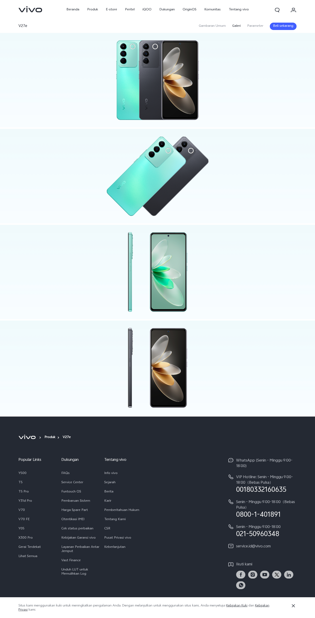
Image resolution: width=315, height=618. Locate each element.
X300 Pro (25, 538)
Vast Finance (71, 561)
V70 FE (24, 520)
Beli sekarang (283, 26)
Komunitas (212, 10)
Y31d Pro (25, 501)
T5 (20, 483)
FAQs (65, 473)
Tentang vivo (239, 10)
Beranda (72, 10)
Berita (108, 492)
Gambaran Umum (212, 26)
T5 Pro (23, 492)
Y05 (21, 529)
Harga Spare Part (74, 510)
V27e (22, 26)
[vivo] (27, 437)
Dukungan (167, 10)
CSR (107, 529)
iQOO (147, 10)
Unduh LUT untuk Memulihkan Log (74, 572)
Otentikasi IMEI (72, 520)
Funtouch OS (71, 492)
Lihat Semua (27, 557)
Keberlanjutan (114, 547)
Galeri (236, 26)
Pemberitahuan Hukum (121, 510)
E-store (111, 10)
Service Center (72, 483)
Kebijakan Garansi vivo (78, 538)
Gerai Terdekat (29, 547)
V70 (21, 510)
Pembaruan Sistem (75, 501)
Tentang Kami (115, 520)
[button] (277, 10)
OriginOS (189, 10)
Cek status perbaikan (77, 529)
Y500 (22, 473)
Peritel (130, 10)
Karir (107, 501)
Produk (92, 10)
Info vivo (111, 473)
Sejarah (110, 483)
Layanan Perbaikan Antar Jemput (80, 549)
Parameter (255, 26)
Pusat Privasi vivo (117, 538)
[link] (30, 9)
